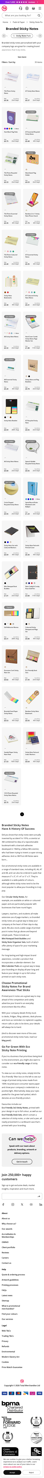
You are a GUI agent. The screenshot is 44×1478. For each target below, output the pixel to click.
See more (22, 57)
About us (6, 1218)
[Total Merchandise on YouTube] (31, 1204)
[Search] (39, 15)
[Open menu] (40, 8)
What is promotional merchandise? (11, 1307)
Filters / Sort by (8, 62)
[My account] (27, 8)
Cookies (5, 1362)
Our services (7, 1319)
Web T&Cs (6, 1330)
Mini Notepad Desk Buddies (14, 938)
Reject (31, 1472)
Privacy (5, 1341)
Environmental (8, 1351)
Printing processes (10, 1285)
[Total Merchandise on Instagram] (12, 1204)
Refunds (5, 1346)
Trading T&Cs (8, 1336)
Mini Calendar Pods (10, 966)
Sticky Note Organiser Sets (14, 942)
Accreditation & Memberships (9, 1235)
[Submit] (39, 1196)
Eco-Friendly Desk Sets (12, 1115)
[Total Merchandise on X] (22, 1204)
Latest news (7, 1295)
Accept (12, 1472)
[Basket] (33, 8)
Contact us (6, 1263)
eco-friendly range (22, 1063)
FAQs (4, 1290)
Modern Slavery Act (10, 1357)
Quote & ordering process (13, 1274)
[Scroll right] (40, 36)
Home (5, 22)
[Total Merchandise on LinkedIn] (40, 1204)
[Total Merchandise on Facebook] (3, 1204)
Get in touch (22, 1161)
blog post (6, 1040)
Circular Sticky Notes (15, 897)
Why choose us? (9, 1223)
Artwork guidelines (10, 1280)
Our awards (7, 1229)
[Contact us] (20, 8)
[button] (22, 15)
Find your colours (9, 1314)
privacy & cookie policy (12, 1467)
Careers (5, 1257)
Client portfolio (8, 1247)
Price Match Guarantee (12, 1367)
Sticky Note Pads (23, 35)
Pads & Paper (19, 22)
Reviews (5, 1252)
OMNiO (5, 1242)
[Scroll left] (4, 36)
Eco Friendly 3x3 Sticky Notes (15, 1107)
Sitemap (5, 1300)
